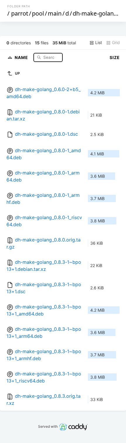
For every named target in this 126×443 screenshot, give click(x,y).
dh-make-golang (95, 13)
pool (38, 13)
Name (22, 57)
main (55, 13)
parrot (19, 13)
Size (115, 57)
